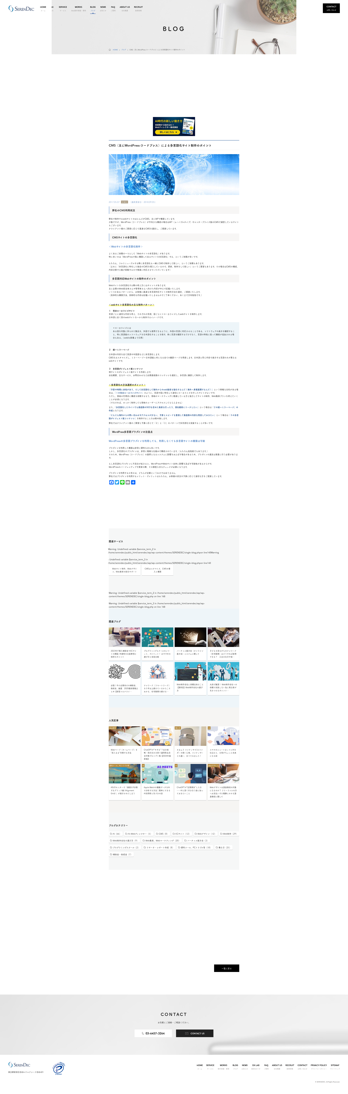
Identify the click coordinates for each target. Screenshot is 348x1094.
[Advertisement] (174, 94)
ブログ (123, 49)
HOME (115, 49)
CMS (124, 202)
